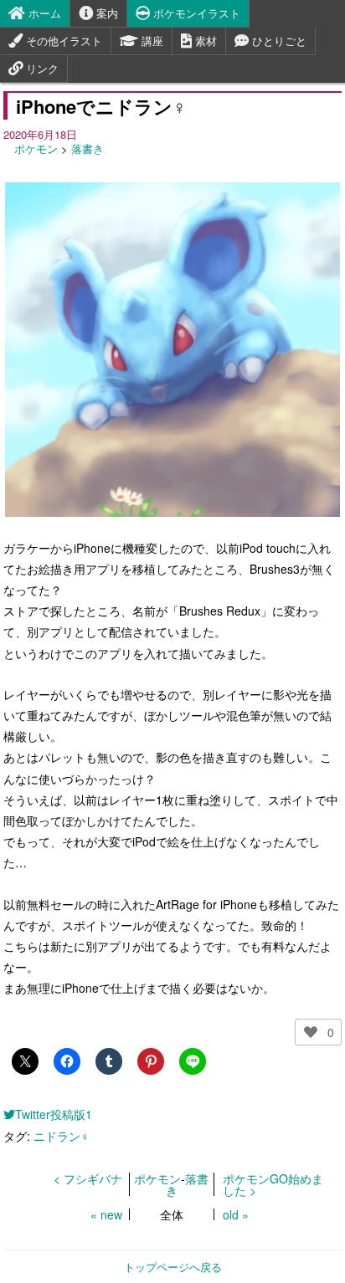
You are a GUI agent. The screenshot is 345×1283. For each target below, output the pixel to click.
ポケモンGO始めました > (273, 1184)
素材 (204, 41)
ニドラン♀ (61, 1135)
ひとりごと (277, 41)
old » (236, 1214)
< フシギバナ (88, 1178)
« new (106, 1214)
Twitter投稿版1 (53, 1114)
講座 (150, 41)
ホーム (43, 13)
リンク (41, 68)
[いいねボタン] (310, 1032)
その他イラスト (62, 41)
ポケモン (36, 148)
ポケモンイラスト (195, 13)
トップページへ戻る (173, 1267)
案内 (105, 13)
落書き (87, 148)
